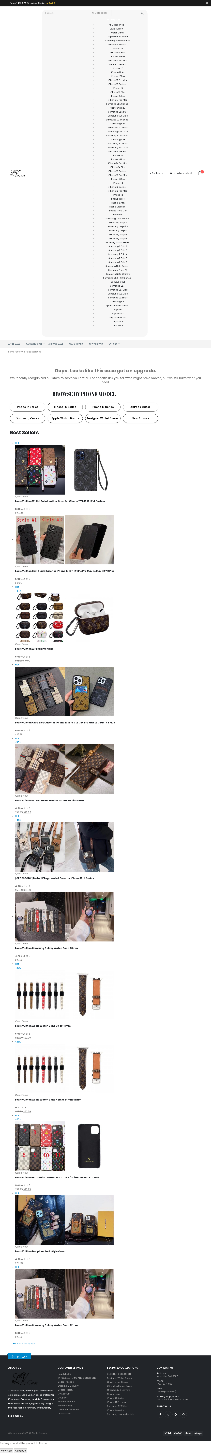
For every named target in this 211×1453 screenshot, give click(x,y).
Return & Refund (66, 1401)
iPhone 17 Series (115, 1398)
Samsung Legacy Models (120, 1414)
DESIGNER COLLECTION (119, 1374)
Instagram (183, 1414)
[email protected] (182, 173)
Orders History (65, 1389)
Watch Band (76, 343)
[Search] (142, 13)
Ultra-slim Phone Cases (120, 1386)
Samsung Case (34, 343)
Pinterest (175, 1414)
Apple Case (14, 343)
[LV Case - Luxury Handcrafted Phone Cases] (17, 173)
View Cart (6, 1450)
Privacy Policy (65, 1405)
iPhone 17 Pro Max (116, 1402)
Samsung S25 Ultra (117, 1406)
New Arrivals (96, 343)
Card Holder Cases (117, 1382)
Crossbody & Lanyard (118, 1390)
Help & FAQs (64, 1374)
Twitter (168, 1414)
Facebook (160, 1414)
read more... (15, 1415)
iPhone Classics (115, 1410)
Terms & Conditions (68, 1409)
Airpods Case (55, 343)
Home (11, 351)
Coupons (63, 1397)
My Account (64, 1393)
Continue (20, 1450)
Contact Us (157, 173)
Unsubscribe (64, 1413)
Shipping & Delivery (68, 1385)
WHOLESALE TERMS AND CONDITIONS (77, 1378)
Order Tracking (66, 1381)
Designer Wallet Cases (119, 1378)
